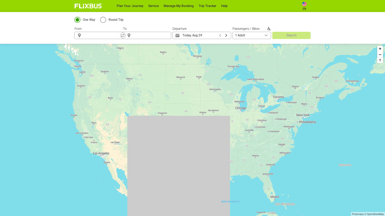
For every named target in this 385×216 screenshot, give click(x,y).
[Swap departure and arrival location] (123, 35)
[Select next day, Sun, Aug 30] (226, 35)
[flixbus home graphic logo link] (88, 6)
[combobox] (102, 35)
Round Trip (116, 20)
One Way (89, 20)
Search (291, 35)
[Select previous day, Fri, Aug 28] (220, 35)
